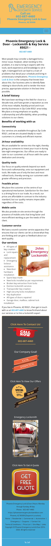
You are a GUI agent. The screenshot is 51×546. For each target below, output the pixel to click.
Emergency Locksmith (25, 417)
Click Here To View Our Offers (25, 381)
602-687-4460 (25, 16)
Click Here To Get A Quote (25, 465)
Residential (16, 519)
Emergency (15, 522)
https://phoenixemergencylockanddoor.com (25, 513)
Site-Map (36, 524)
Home (7, 519)
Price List (27, 524)
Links (44, 524)
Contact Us (35, 522)
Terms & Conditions (13, 524)
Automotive (40, 519)
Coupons (25, 522)
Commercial (28, 519)
